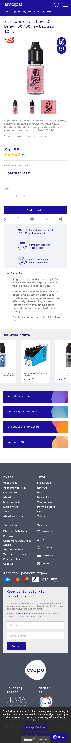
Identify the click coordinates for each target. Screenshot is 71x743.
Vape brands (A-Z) (14, 487)
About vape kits (13, 516)
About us (9, 497)
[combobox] (36, 11)
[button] (15, 106)
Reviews (42, 487)
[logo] (35, 679)
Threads (47, 547)
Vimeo (46, 563)
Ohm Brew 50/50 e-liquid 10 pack (35, 374)
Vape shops (10, 482)
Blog (40, 492)
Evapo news (10, 506)
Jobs (6, 511)
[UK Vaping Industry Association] (21, 702)
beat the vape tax (36, 136)
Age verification (13, 549)
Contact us (10, 492)
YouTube (47, 555)
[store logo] (13, 5)
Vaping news (45, 501)
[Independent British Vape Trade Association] (53, 702)
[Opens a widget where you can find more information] (59, 737)
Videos (41, 516)
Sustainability (11, 501)
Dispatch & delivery (15, 531)
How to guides (46, 506)
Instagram (48, 531)
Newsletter (44, 497)
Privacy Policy (22, 613)
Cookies (8, 563)
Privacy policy (11, 559)
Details (16, 273)
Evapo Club (44, 482)
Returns (8, 536)
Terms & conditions (14, 554)
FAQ (39, 511)
